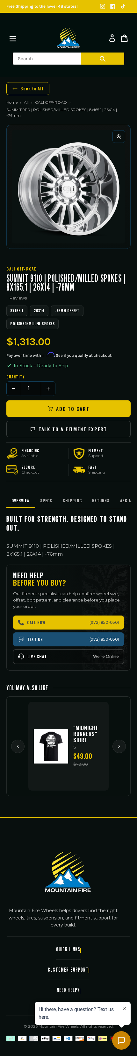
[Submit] (102, 59)
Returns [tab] (101, 500)
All (26, 102)
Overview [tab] (20, 500)
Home (12, 102)
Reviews (18, 297)
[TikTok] (123, 6)
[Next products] (119, 746)
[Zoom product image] (118, 136)
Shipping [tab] (72, 500)
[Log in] (112, 38)
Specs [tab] (46, 500)
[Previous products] (18, 746)
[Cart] (124, 38)
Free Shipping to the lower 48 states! (42, 6)
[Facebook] (112, 6)
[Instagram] (102, 6)
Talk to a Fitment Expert (73, 429)
